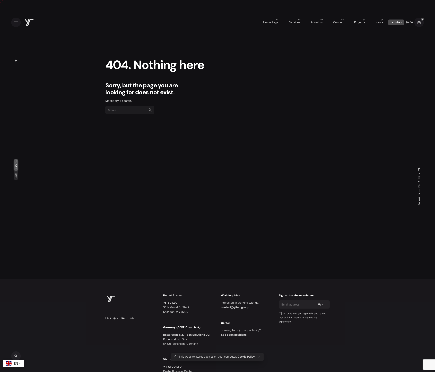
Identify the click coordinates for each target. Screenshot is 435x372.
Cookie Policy (246, 356)
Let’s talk (396, 22)
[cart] (419, 22)
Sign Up (322, 304)
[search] (150, 110)
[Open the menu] (16, 22)
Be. (131, 318)
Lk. (419, 177)
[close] (259, 357)
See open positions (234, 334)
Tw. (122, 318)
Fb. (419, 185)
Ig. (114, 318)
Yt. (419, 169)
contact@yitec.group (235, 307)
